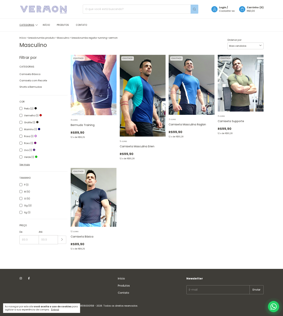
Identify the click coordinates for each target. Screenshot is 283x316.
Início (46, 25)
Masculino (63, 37)
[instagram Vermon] (20, 279)
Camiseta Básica (29, 74)
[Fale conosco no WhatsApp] (273, 306)
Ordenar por (234, 40)
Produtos (63, 25)
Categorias (26, 25)
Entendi (55, 309)
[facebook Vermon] (29, 279)
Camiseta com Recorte (33, 80)
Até (40, 231)
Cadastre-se (226, 11)
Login (222, 7)
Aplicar (62, 240)
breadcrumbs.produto (41, 37)
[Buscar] (194, 9)
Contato (81, 25)
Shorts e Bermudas (30, 86)
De (20, 231)
